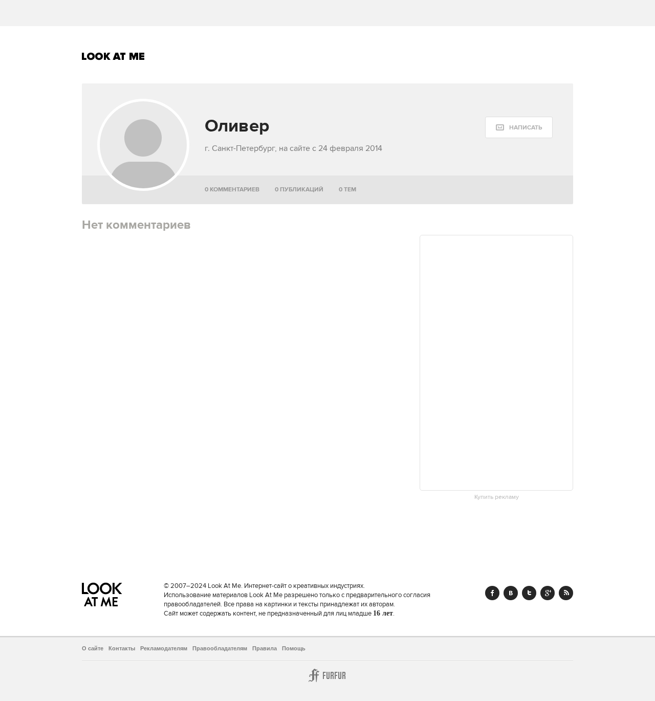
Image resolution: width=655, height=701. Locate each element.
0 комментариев (232, 189)
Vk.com (511, 593)
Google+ (547, 593)
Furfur (327, 675)
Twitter (529, 593)
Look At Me (113, 56)
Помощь (293, 648)
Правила (264, 648)
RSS (566, 593)
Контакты (121, 648)
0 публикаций (299, 189)
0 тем (347, 189)
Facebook (492, 593)
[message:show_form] (519, 127)
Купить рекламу (496, 497)
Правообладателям (219, 648)
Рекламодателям (163, 648)
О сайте (92, 648)
